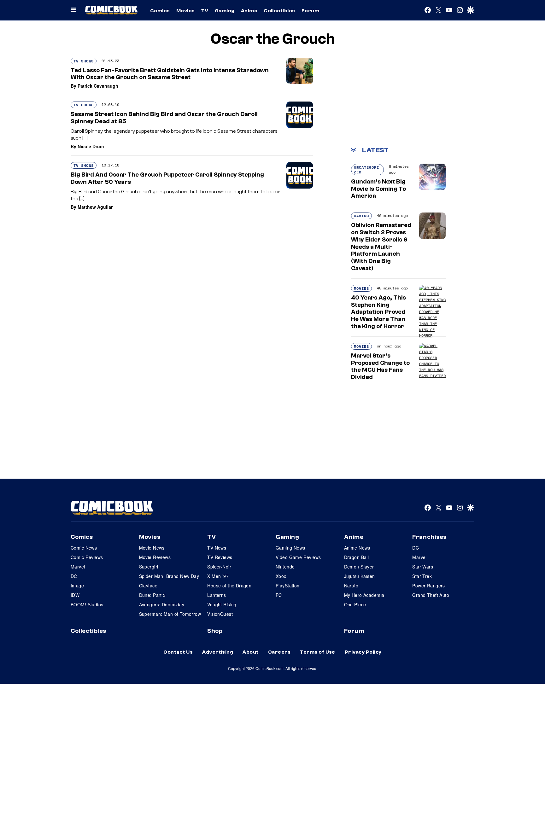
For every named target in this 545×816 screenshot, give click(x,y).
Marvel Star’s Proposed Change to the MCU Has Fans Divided (380, 366)
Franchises (429, 536)
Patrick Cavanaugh (98, 86)
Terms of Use (317, 652)
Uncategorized (366, 170)
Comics (160, 11)
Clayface (148, 585)
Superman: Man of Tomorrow (170, 614)
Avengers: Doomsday (162, 604)
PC (279, 595)
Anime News (357, 548)
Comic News (84, 548)
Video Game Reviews (298, 557)
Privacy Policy (363, 652)
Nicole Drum (91, 146)
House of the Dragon (229, 585)
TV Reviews (219, 557)
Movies (185, 11)
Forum (310, 11)
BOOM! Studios (87, 604)
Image (77, 585)
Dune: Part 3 (152, 595)
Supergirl (148, 566)
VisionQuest (220, 614)
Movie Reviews (155, 557)
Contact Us (178, 652)
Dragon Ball (356, 557)
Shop (214, 630)
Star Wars (422, 566)
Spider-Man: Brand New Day (169, 576)
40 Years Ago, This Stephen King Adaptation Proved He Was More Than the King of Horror (378, 312)
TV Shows (83, 61)
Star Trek (422, 576)
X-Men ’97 (218, 576)
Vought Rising (221, 604)
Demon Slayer (359, 566)
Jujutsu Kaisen (359, 576)
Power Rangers (428, 585)
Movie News (152, 548)
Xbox (281, 576)
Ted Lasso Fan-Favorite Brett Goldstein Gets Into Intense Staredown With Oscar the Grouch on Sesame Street (170, 74)
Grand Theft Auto (430, 595)
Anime (249, 11)
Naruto (351, 585)
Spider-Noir (219, 566)
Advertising (217, 652)
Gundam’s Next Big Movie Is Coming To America (378, 189)
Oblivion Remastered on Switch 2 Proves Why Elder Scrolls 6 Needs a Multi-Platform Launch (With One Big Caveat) (381, 247)
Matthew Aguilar (95, 207)
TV (204, 11)
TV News (216, 548)
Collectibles (279, 11)
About (250, 652)
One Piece (355, 604)
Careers (279, 652)
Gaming (225, 11)
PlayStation (288, 585)
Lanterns (216, 595)
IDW (75, 595)
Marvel (78, 566)
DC (74, 576)
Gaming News (290, 548)
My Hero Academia (364, 595)
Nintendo (285, 566)
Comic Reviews (87, 557)
